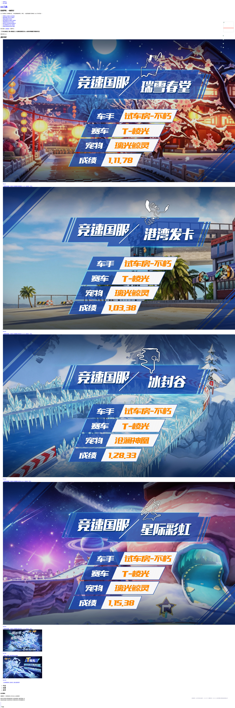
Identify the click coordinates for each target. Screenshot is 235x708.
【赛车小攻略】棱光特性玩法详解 (10, 655)
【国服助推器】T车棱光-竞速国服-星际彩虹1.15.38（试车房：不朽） (18, 628)
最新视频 (8, 17)
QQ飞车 (3, 7)
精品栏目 (7, 18)
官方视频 (9, 24)
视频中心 (5, 1)
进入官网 (5, 3)
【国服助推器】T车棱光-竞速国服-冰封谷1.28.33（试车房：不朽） (17, 481)
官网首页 (7, 28)
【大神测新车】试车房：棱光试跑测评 (11, 682)
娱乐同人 (9, 23)
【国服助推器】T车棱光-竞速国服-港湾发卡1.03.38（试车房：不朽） (18, 333)
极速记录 (9, 26)
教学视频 (9, 20)
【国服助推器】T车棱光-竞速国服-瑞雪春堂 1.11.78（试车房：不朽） (18, 186)
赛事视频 (8, 21)
